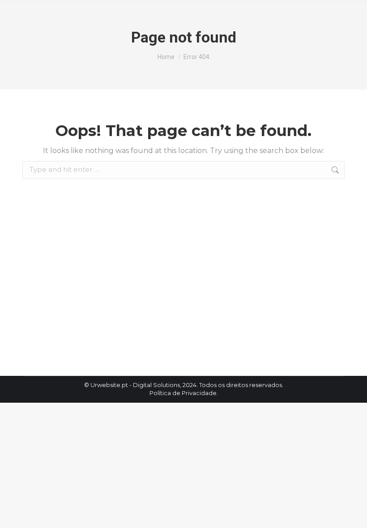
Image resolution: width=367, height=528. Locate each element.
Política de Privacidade (183, 392)
